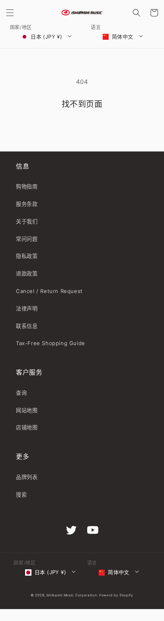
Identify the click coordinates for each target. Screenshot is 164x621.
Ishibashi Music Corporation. (73, 595)
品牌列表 (26, 477)
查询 (21, 393)
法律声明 (26, 308)
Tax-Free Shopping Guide (50, 343)
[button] (10, 12)
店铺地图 (26, 427)
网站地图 (26, 410)
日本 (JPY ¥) (46, 36)
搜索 (21, 494)
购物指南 (26, 186)
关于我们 (26, 221)
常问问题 (26, 239)
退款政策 (26, 273)
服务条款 (26, 204)
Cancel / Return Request (49, 291)
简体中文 (122, 36)
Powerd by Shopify (116, 595)
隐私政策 (26, 256)
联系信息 (26, 326)
